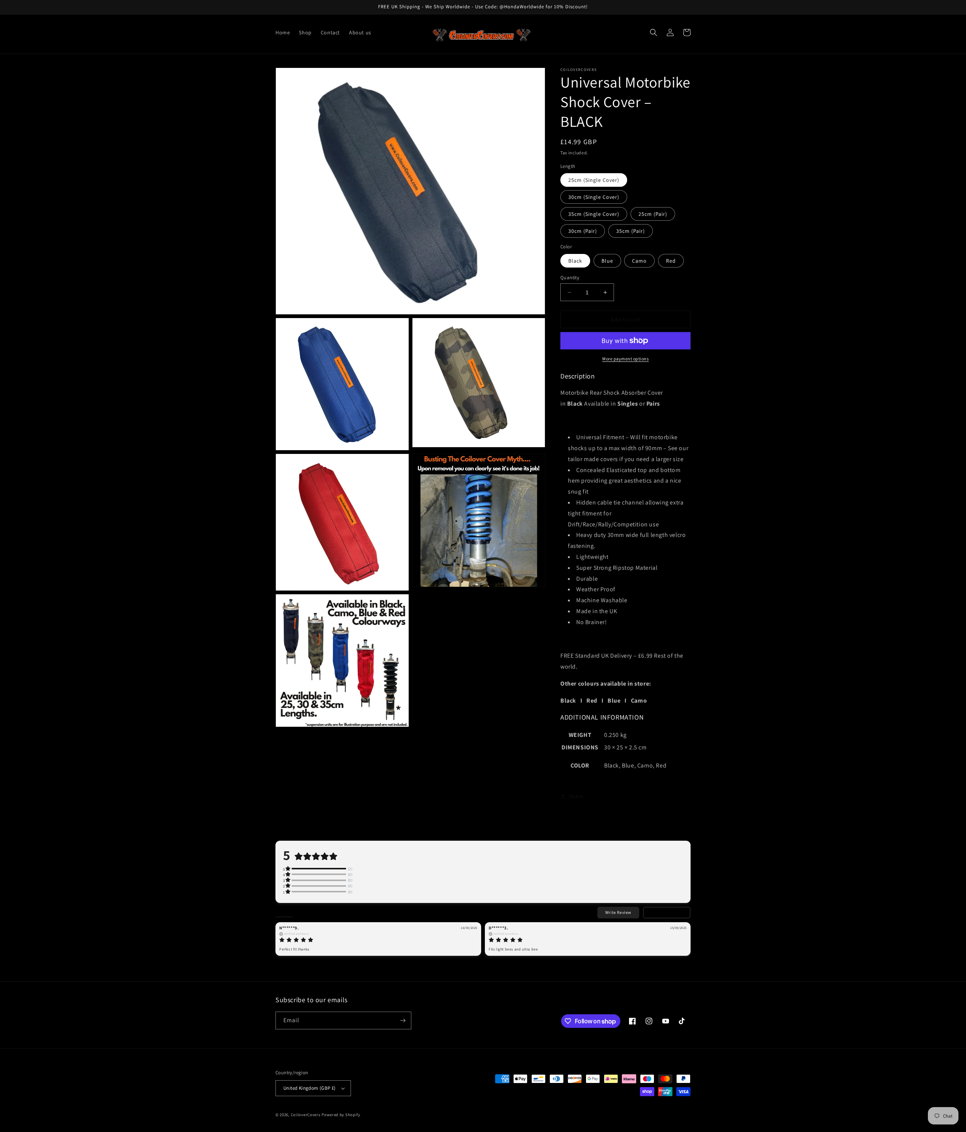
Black (575, 260)
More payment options (625, 358)
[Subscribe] (402, 1020)
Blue (607, 260)
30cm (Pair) (582, 231)
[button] (653, 32)
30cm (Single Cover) (593, 197)
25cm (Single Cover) (593, 180)
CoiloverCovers (306, 1114)
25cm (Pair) (652, 214)
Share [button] (576, 796)
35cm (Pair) (630, 231)
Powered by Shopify (340, 1114)
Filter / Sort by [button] (662, 913)
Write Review (618, 912)
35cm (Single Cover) (593, 214)
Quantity (569, 277)
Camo (639, 260)
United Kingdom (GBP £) (309, 1088)
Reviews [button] (284, 912)
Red (671, 260)
